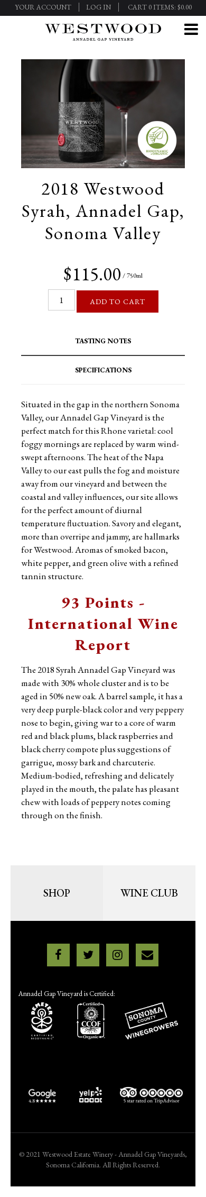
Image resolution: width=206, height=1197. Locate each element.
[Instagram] (117, 955)
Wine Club (149, 893)
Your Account (43, 7)
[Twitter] (88, 955)
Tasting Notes (103, 340)
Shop (56, 893)
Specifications (103, 370)
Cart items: (160, 7)
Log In (98, 7)
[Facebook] (58, 955)
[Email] (147, 955)
